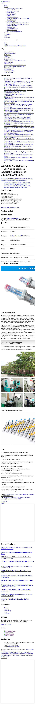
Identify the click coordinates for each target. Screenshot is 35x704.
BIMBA (18, 218)
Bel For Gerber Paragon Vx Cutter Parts (11, 652)
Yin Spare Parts (11, 27)
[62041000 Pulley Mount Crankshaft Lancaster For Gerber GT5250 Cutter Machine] (17, 549)
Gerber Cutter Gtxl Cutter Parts (24, 655)
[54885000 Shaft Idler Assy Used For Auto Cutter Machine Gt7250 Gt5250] (17, 577)
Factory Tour (7, 34)
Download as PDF (14, 207)
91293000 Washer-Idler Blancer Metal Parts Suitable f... (18, 104)
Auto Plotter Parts (11, 20)
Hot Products (29, 649)
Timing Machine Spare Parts (14, 31)
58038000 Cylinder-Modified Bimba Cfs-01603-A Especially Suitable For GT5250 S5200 (15, 498)
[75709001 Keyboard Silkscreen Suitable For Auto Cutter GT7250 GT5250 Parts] (17, 558)
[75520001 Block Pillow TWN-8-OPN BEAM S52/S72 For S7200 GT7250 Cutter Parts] (17, 586)
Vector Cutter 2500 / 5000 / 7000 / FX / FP (18, 22)
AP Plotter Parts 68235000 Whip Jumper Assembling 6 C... (19, 126)
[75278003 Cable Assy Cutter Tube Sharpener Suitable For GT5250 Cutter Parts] (17, 567)
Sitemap (3, 650)
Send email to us (5, 207)
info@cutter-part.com (13, 646)
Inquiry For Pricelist (6, 624)
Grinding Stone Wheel (13, 11)
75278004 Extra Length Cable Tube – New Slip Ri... (17, 117)
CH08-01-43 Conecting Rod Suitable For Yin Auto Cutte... (19, 81)
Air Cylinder (11, 218)
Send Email (4, 658)
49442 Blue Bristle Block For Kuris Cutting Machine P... (18, 90)
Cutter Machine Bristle (9, 655)
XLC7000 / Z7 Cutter (12, 17)
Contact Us (7, 37)
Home (5, 5)
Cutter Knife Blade (12, 9)
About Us (6, 33)
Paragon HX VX (11, 14)
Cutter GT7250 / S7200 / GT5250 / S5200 (18, 18)
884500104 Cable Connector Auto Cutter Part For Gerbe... (19, 121)
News (5, 35)
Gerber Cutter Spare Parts (11, 653)
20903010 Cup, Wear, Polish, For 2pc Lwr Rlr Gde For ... (19, 144)
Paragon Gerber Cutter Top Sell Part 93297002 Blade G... (19, 113)
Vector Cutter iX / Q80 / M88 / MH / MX (17, 24)
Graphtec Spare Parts (12, 28)
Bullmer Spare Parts (12, 25)
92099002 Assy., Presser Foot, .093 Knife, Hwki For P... (18, 85)
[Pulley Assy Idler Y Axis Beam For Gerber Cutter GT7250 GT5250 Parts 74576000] (17, 596)
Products (6, 7)
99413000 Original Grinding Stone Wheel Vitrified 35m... (19, 134)
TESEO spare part (12, 30)
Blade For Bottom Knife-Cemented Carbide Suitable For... (19, 100)
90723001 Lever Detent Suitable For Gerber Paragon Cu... (19, 108)
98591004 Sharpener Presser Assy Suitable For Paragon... (19, 130)
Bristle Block (10, 12)
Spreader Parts (11, 21)
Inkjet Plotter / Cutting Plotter (14, 8)
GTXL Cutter (10, 15)
